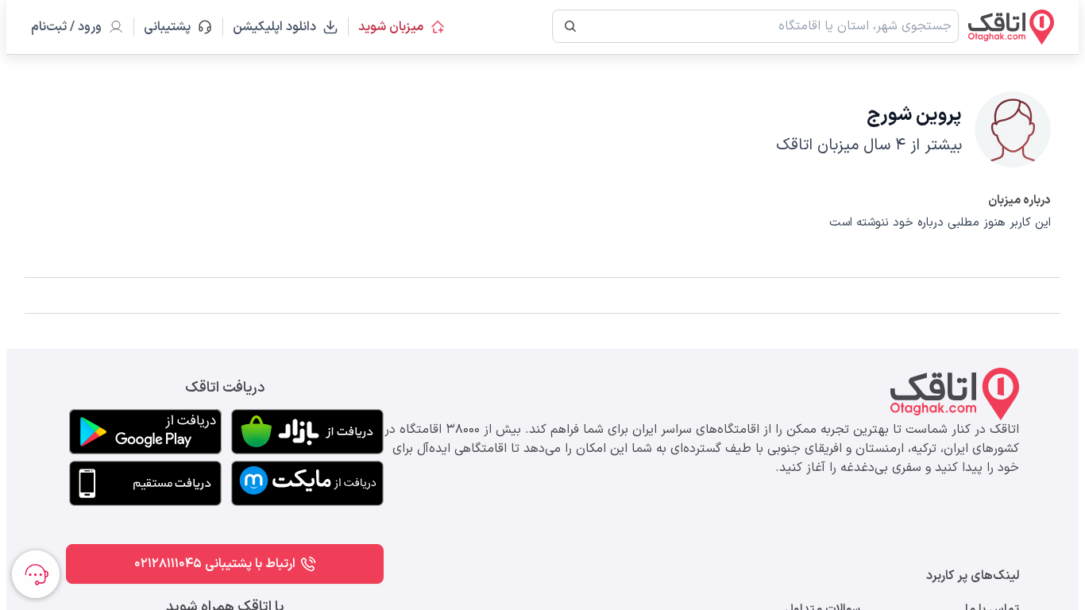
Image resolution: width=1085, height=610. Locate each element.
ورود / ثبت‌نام (66, 27)
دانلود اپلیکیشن (274, 27)
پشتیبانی (174, 27)
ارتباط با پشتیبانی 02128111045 (214, 563)
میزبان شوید (390, 27)
